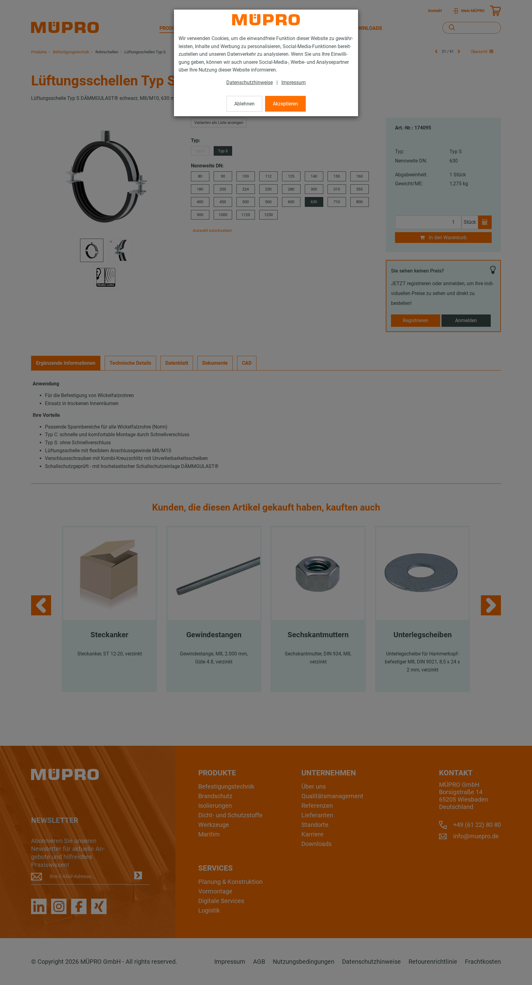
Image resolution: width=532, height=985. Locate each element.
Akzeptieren (285, 104)
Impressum (293, 82)
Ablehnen (244, 104)
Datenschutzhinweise (249, 82)
